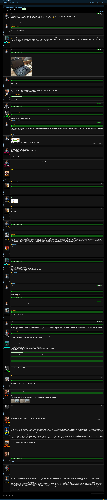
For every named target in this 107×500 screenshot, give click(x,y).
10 (9, 243)
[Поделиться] (102, 13)
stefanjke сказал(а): (13, 234)
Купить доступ (12, 2)
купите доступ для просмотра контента (17, 27)
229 (9, 181)
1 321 (9, 351)
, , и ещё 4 (17, 181)
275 (9, 438)
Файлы (17, 2)
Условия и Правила (87, 499)
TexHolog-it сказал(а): (14, 290)
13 (9, 450)
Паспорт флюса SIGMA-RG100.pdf (17, 462)
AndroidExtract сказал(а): (14, 185)
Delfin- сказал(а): (13, 310)
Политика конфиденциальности (95, 499)
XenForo (5, 499)
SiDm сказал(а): (13, 124)
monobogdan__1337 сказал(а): (15, 26)
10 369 (9, 375)
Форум (6, 2)
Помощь (101, 499)
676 (9, 47)
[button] (19, 2)
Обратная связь (83, 499)
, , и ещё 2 (18, 169)
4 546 (9, 399)
